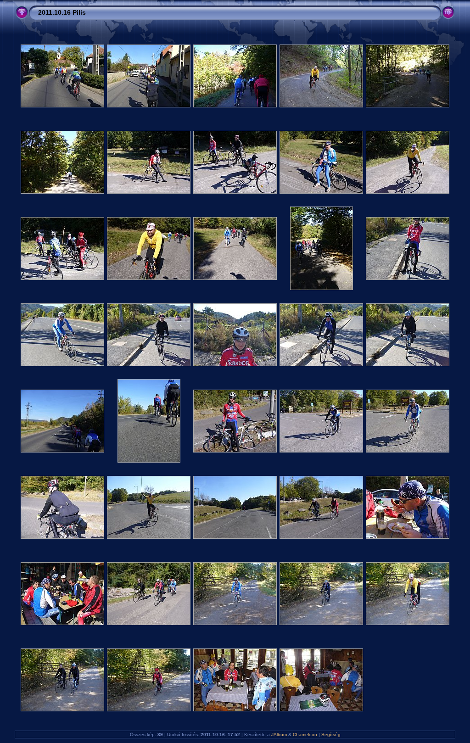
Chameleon (305, 734)
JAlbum (279, 734)
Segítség (331, 734)
